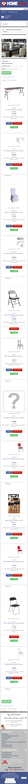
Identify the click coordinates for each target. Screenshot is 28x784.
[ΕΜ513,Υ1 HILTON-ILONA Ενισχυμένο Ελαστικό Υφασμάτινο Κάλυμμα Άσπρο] (14, 195)
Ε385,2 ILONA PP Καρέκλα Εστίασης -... (14, 356)
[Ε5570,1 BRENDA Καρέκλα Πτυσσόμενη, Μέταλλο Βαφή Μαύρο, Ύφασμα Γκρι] (14, 298)
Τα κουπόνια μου (6, 757)
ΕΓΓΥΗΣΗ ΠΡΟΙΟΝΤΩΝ (7, 746)
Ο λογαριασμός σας (12, 12)
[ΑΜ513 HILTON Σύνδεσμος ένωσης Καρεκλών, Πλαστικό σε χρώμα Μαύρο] (14, 504)
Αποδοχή (24, 778)
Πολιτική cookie (10, 779)
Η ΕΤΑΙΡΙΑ (4, 740)
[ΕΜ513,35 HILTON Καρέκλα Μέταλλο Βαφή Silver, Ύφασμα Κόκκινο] (20, 447)
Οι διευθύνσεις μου (7, 754)
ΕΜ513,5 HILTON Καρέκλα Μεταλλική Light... (14, 561)
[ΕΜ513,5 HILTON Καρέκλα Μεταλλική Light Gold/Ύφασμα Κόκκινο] (20, 550)
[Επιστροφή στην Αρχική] (3, 30)
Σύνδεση (4, 12)
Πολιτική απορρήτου (10, 782)
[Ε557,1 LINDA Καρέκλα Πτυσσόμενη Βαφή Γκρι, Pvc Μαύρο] (14, 606)
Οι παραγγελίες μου (7, 752)
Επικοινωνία (5, 734)
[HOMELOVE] (14, 3)
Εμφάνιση (4, 68)
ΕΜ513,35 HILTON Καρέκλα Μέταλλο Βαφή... (14, 459)
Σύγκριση (8, 175)
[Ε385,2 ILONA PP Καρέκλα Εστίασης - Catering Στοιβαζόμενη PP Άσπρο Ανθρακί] (20, 344)
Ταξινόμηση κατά (6, 66)
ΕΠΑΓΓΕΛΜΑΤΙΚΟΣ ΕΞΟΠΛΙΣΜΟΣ (13, 29)
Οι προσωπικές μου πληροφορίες (10, 755)
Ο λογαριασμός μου (10, 750)
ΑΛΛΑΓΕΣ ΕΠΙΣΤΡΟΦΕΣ (7, 745)
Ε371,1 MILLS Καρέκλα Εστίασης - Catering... (14, 417)
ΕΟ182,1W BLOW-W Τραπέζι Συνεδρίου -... (14, 253)
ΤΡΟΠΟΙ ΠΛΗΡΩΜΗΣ (6, 737)
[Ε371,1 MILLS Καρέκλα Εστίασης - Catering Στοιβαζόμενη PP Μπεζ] (14, 401)
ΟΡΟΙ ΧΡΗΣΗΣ (5, 739)
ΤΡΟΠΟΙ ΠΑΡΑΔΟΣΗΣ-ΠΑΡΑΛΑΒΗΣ (10, 736)
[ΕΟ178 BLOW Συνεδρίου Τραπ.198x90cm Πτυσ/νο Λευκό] (20, 139)
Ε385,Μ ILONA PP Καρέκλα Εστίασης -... (14, 664)
